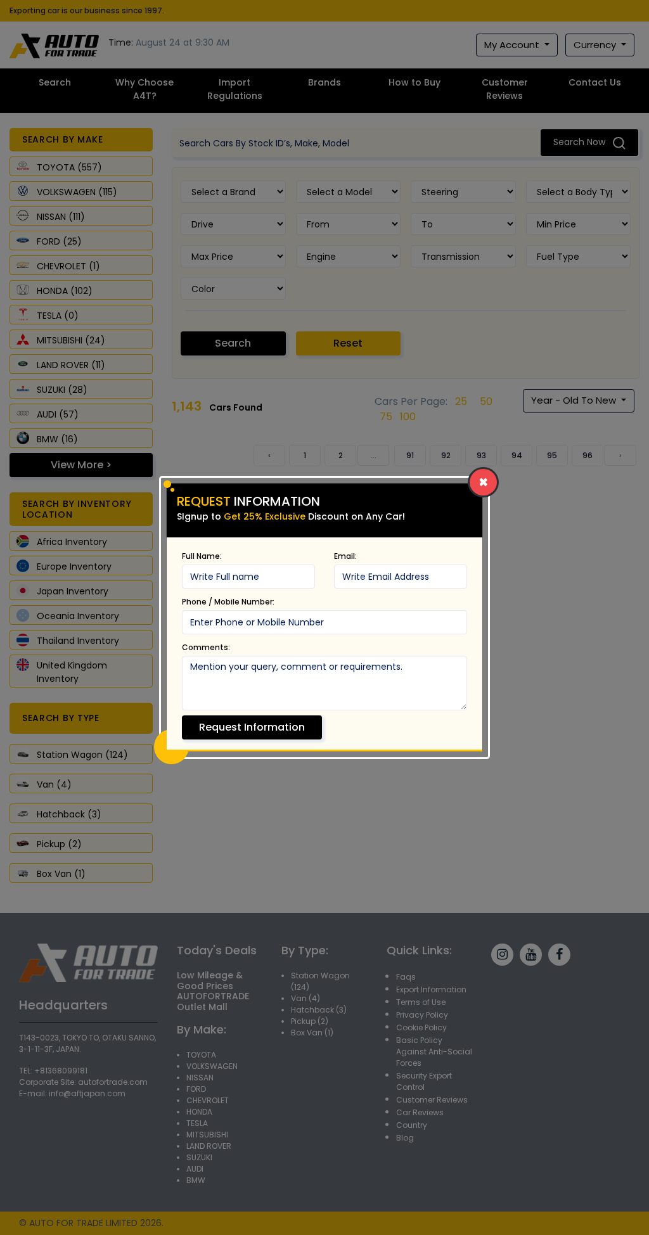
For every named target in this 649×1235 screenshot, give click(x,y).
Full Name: (202, 556)
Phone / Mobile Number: (228, 601)
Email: (345, 556)
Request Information (252, 727)
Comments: (206, 647)
